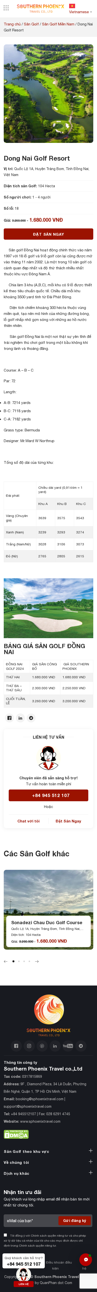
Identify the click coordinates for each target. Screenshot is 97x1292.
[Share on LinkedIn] (20, 718)
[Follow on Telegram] (81, 1046)
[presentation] (5, 962)
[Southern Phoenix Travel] (40, 9)
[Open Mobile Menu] (6, 8)
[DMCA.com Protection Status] (16, 1133)
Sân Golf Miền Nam (58, 24)
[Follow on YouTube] (68, 1046)
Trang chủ (12, 24)
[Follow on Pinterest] (42, 1046)
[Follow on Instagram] (29, 1046)
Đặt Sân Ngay (48, 234)
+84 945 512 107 (51, 795)
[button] (13, 961)
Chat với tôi (28, 821)
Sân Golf (31, 24)
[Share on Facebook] (9, 718)
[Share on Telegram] (31, 718)
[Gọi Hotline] (23, 1274)
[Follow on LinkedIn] (55, 1046)
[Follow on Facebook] (16, 1046)
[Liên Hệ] (85, 1259)
